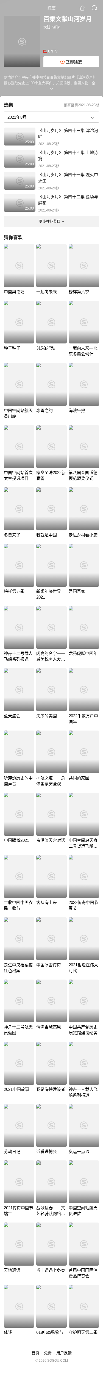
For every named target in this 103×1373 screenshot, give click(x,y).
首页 (35, 1353)
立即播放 (73, 61)
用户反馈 (64, 1353)
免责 (48, 1353)
